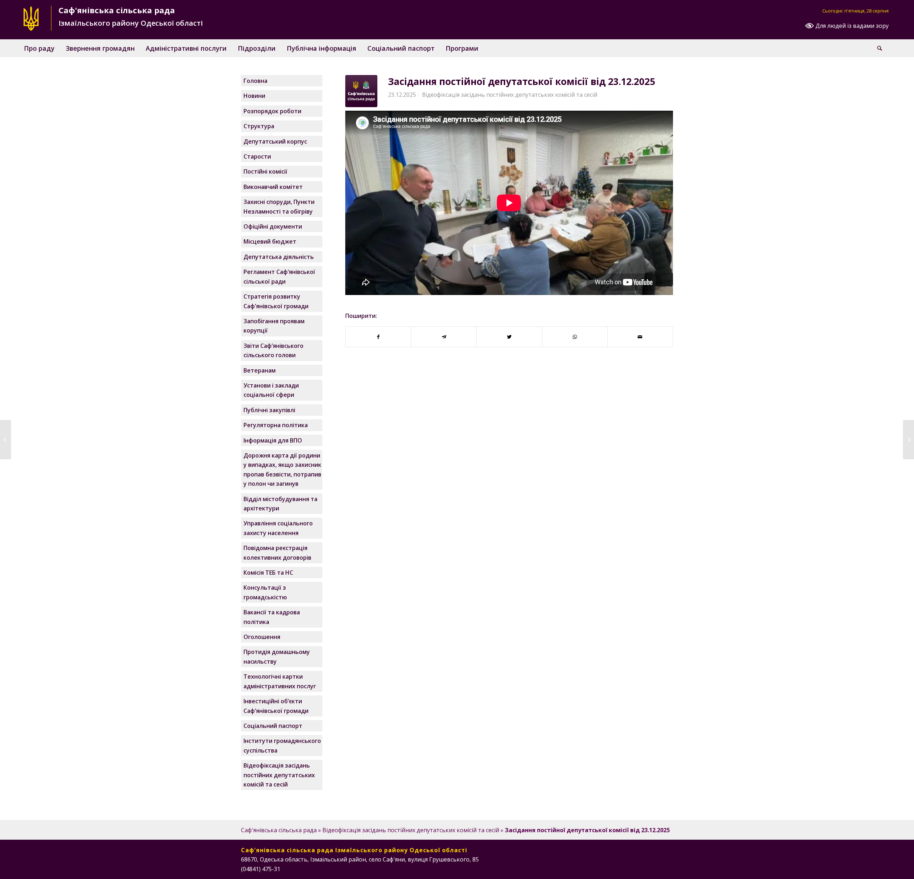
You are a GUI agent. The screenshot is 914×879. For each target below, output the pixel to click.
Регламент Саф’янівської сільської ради (279, 276)
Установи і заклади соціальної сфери (271, 390)
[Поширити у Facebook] (378, 337)
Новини (254, 96)
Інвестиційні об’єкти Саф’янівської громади (275, 705)
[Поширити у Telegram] (443, 337)
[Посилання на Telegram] (667, 868)
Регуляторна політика (275, 425)
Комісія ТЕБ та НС (268, 572)
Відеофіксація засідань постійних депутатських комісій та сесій (509, 95)
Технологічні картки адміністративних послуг (279, 681)
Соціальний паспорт (272, 726)
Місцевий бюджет (269, 241)
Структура (258, 126)
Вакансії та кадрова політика (271, 616)
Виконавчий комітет (273, 187)
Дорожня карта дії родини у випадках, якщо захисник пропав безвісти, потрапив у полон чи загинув (282, 469)
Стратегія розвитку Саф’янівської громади (275, 301)
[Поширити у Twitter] (509, 337)
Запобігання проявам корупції (274, 325)
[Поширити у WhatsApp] (574, 337)
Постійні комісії (265, 171)
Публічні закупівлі (269, 410)
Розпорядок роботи (272, 111)
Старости (257, 156)
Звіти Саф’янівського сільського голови (273, 350)
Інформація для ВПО (272, 440)
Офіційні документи (272, 226)
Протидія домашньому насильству (276, 656)
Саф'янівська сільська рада (279, 830)
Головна (255, 81)
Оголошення (261, 637)
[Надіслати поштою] (640, 337)
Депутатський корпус (275, 141)
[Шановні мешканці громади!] (5, 439)
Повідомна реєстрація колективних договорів (277, 552)
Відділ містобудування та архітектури (280, 503)
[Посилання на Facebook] (635, 868)
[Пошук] (880, 48)
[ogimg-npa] (361, 91)
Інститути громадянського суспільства (282, 745)
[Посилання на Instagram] (646, 868)
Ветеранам (259, 370)
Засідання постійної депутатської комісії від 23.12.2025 (521, 81)
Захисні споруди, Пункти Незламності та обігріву (279, 206)
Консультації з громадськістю (265, 592)
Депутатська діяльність (278, 257)
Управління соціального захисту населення (278, 527)
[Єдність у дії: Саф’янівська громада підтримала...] (908, 439)
